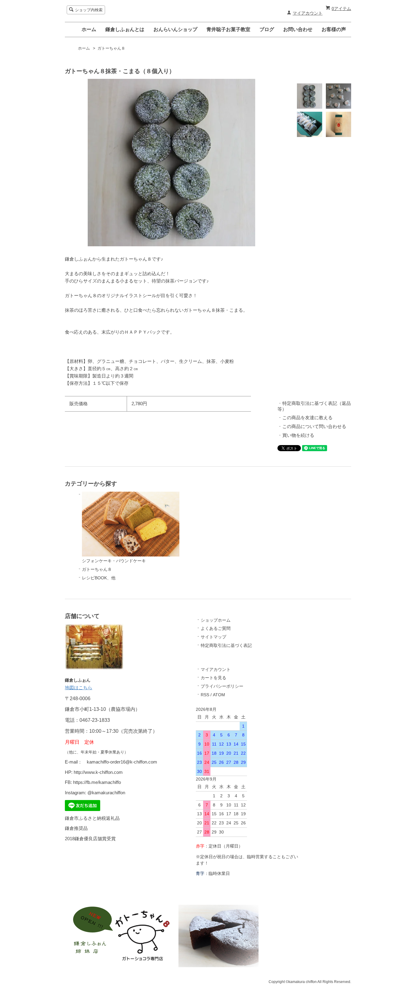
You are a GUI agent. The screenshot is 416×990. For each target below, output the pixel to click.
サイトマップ (213, 636)
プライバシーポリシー (222, 686)
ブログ (266, 29)
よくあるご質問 (216, 628)
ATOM (219, 694)
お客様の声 (334, 29)
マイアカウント (308, 13)
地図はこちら (78, 687)
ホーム (89, 29)
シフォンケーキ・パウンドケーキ (114, 560)
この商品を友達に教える (307, 417)
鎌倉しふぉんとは (124, 29)
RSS (205, 694)
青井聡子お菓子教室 (228, 29)
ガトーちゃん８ (111, 48)
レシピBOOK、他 (98, 577)
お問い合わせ (297, 29)
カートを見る (213, 677)
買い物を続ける (298, 435)
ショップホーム (216, 620)
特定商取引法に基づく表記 (226, 645)
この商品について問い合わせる (314, 426)
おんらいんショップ (175, 29)
